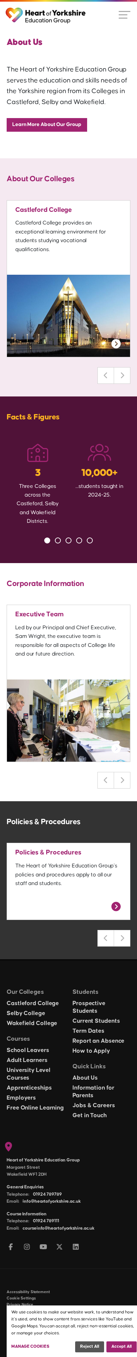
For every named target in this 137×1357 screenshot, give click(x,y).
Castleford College (43, 210)
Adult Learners (27, 1060)
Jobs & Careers (93, 1106)
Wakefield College (32, 1023)
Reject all (89, 1346)
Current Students (96, 1021)
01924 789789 (47, 1194)
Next (122, 375)
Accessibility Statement (28, 1292)
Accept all (121, 1346)
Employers (21, 1098)
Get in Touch (89, 1116)
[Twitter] (60, 1247)
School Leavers (28, 1050)
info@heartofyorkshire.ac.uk (51, 1201)
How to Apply (91, 1051)
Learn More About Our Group (46, 124)
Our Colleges (25, 992)
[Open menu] (124, 14)
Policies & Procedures (48, 852)
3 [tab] (68, 540)
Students (85, 992)
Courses (18, 1039)
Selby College (26, 1013)
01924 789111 (46, 1221)
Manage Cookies (30, 1346)
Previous (105, 375)
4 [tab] (79, 540)
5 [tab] (90, 540)
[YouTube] (43, 1247)
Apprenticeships (29, 1088)
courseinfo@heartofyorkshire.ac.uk (58, 1228)
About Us (85, 1078)
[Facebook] (11, 1247)
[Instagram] (27, 1247)
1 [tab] (47, 540)
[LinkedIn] (76, 1247)
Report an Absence (98, 1041)
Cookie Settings (21, 1298)
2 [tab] (58, 540)
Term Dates (88, 1031)
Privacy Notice (20, 1304)
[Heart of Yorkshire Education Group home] (46, 12)
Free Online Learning (35, 1108)
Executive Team (39, 614)
